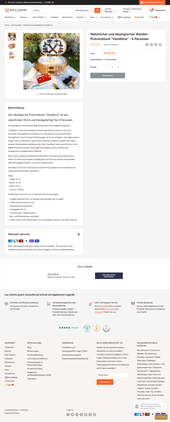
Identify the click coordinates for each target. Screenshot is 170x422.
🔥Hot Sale (139, 17)
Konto (126, 11)
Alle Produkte (16, 25)
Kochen (23, 17)
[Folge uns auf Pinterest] (81, 414)
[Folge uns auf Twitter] (72, 414)
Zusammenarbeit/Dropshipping (75, 358)
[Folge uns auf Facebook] (68, 414)
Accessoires (106, 17)
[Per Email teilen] (160, 44)
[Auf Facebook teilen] (147, 44)
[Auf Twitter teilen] (155, 44)
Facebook (110, 309)
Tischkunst (9, 17)
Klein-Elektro (38, 17)
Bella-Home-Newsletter (154, 2)
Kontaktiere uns (68, 347)
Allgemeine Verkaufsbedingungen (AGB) (39, 373)
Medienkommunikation (71, 355)
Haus (92, 17)
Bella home (95, 45)
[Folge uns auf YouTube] (85, 414)
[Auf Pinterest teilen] (151, 44)
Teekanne (55, 17)
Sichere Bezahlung (35, 355)
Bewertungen (33, 351)
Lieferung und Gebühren (37, 358)
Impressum (32, 379)
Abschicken (105, 382)
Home (7, 25)
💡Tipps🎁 (152, 17)
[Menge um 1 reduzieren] (106, 67)
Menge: (93, 67)
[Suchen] (97, 10)
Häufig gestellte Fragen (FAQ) (74, 351)
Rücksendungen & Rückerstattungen (34, 363)
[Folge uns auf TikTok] (90, 414)
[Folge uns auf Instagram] (77, 414)
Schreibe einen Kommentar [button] (109, 276)
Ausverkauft (108, 75)
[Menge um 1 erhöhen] (118, 67)
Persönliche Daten (34, 369)
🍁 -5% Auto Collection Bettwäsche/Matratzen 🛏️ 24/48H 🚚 (29, 2)
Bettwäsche (68, 17)
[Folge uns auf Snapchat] (94, 414)
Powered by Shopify (12, 413)
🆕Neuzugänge (124, 17)
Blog (29, 347)
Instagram (99, 312)
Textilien (80, 17)
